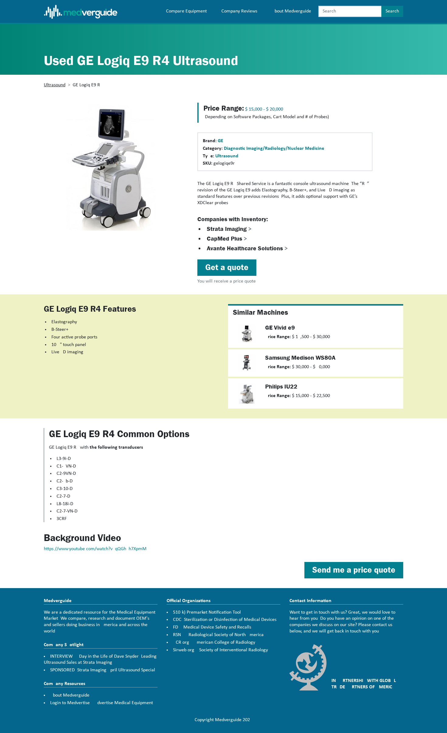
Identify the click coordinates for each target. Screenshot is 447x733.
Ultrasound (54, 85)
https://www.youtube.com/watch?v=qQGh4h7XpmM (95, 548)
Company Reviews (239, 11)
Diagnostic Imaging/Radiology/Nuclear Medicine (274, 148)
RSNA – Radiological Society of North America (218, 634)
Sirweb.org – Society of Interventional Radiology (220, 650)
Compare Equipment (186, 11)
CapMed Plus (227, 238)
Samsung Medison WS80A (300, 357)
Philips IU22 (281, 386)
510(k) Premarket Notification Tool (207, 612)
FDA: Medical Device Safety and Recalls (212, 627)
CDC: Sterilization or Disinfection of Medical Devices (224, 619)
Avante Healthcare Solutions (247, 248)
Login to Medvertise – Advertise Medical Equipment (101, 702)
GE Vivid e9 (280, 327)
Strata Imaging (229, 229)
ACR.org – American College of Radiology (214, 642)
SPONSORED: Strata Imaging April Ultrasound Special (102, 670)
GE (220, 141)
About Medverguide (291, 11)
